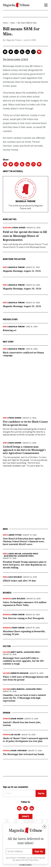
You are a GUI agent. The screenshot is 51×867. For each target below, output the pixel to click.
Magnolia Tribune (17, 267)
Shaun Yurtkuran (19, 751)
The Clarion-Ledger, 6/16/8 (15, 59)
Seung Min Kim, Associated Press (23, 554)
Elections (7, 228)
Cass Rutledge (15, 577)
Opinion (6, 719)
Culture (6, 652)
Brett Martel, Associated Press (25, 652)
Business (7, 599)
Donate (25, 816)
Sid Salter (15, 735)
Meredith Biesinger (19, 673)
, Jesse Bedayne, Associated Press (18, 556)
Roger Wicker (17, 719)
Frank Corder (19, 228)
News (12, 23)
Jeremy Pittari (15, 535)
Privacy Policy (33, 860)
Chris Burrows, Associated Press (26, 689)
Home (5, 23)
